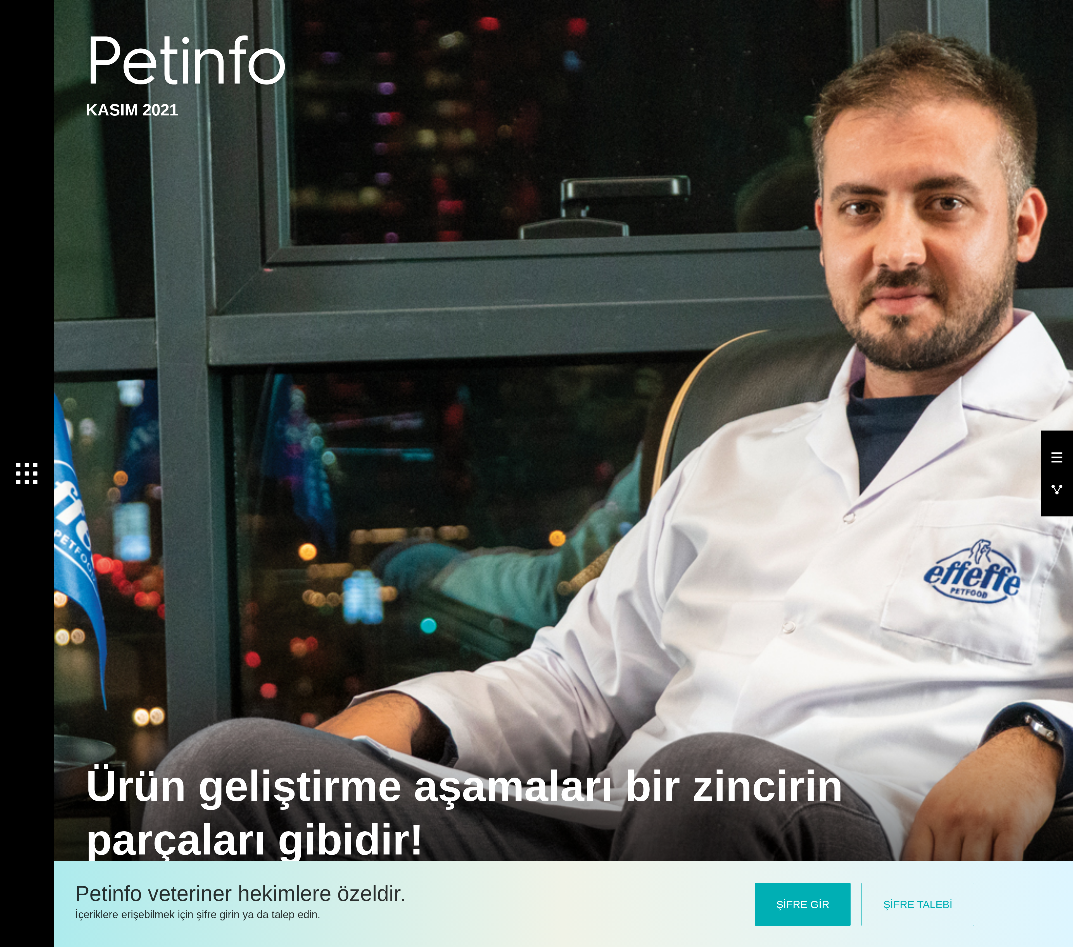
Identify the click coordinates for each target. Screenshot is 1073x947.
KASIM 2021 (132, 110)
